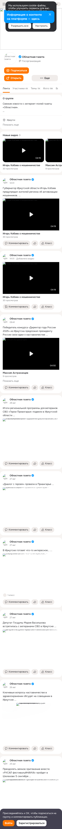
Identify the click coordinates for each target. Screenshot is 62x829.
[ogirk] (5, 181)
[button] (16, 70)
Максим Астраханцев (15, 372)
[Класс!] (5, 595)
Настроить (41, 25)
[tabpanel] (31, 496)
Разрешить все (19, 25)
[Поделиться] (34, 243)
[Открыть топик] (31, 191)
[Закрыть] (50, 15)
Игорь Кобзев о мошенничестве (21, 165)
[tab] (6, 88)
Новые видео (10, 135)
